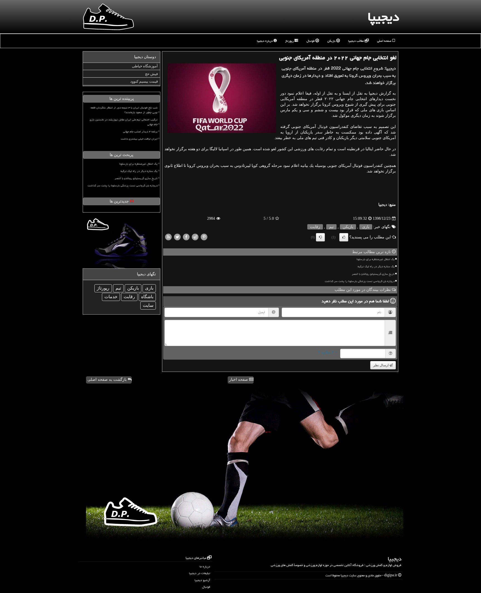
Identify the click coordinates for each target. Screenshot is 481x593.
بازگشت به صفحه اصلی (107, 379)
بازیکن (331, 41)
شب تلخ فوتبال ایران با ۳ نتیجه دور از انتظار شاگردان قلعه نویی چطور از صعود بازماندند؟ (124, 110)
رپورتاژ (290, 41)
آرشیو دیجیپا (202, 580)
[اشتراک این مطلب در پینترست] (204, 237)
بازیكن (348, 227)
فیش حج (151, 74)
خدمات (110, 296)
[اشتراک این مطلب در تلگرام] (195, 237)
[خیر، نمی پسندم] (320, 237)
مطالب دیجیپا (356, 41)
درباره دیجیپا (265, 41)
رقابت (320, 149)
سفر (319, 132)
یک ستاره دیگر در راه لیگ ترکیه (376, 266)
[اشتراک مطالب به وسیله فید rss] (168, 237)
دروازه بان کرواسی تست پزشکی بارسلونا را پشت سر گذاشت (360, 281)
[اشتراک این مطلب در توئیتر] (177, 237)
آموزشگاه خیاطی (145, 66)
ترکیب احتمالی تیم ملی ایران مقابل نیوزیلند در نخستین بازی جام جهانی (124, 122)
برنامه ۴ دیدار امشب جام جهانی (140, 131)
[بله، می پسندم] (343, 237)
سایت (148, 305)
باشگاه (147, 296)
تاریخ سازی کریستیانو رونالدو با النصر (373, 274)
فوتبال (310, 41)
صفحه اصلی (384, 41)
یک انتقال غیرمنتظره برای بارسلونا (376, 259)
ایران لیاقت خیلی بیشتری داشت (139, 139)
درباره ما (205, 566)
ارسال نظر (381, 365)
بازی (365, 227)
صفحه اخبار (239, 379)
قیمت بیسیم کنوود (144, 81)
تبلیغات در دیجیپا (199, 573)
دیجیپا (383, 17)
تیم (331, 227)
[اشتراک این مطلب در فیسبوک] (186, 237)
